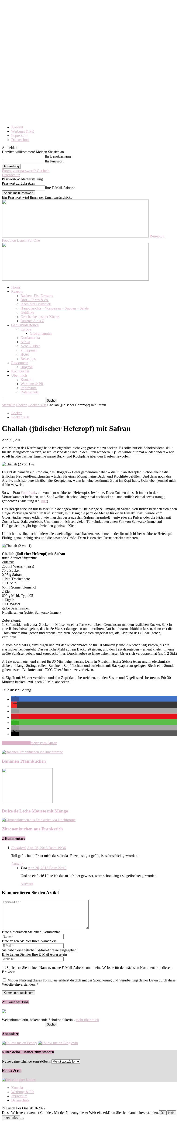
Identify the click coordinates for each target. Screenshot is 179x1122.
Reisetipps (28, 359)
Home (15, 287)
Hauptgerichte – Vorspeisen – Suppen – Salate (55, 308)
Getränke (27, 312)
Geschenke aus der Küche (40, 317)
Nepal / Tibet (30, 346)
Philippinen (29, 350)
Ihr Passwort (54, 161)
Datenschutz (20, 140)
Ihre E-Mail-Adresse (60, 188)
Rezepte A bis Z (32, 321)
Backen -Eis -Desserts (37, 296)
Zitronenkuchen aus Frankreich (32, 828)
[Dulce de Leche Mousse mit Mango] (27, 802)
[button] (15, 699)
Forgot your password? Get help (25, 171)
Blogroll (27, 367)
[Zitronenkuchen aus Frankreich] (39, 820)
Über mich (19, 375)
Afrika (25, 342)
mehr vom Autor (44, 743)
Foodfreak (28, 493)
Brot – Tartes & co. (35, 300)
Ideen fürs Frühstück (36, 304)
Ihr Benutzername (58, 156)
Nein (171, 1113)
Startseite (8, 405)
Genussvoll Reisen (25, 325)
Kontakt (17, 127)
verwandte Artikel (16, 743)
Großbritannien (41, 333)
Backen (21, 405)
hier (44, 501)
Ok (163, 1113)
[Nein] (22, 1118)
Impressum (19, 136)
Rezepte (17, 291)
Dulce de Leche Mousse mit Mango (35, 811)
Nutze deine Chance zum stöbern (26, 1061)
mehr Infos (11, 1117)
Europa (26, 329)
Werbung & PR (22, 131)
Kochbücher (20, 371)
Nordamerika (30, 338)
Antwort (17, 864)
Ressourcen (19, 363)
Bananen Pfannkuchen (24, 761)
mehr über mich (87, 1020)
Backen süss (37, 405)
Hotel (25, 354)
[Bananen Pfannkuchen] (32, 752)
